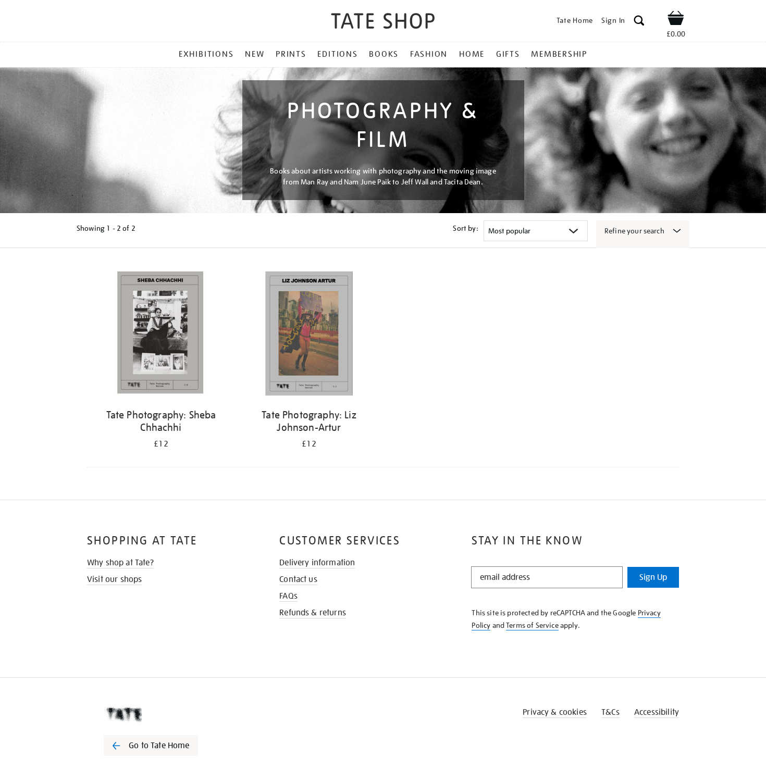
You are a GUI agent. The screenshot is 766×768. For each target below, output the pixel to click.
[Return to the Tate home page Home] (383, 22)
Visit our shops (114, 579)
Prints (291, 54)
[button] (639, 22)
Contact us (298, 579)
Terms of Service (532, 625)
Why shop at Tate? (120, 563)
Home (472, 54)
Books (384, 54)
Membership (559, 54)
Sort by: (465, 228)
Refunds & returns (312, 613)
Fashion (429, 54)
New (254, 54)
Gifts (508, 54)
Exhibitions (206, 54)
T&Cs (610, 712)
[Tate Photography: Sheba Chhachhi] (161, 335)
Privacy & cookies (555, 712)
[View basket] (675, 20)
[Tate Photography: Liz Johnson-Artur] (309, 335)
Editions (337, 54)
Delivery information (317, 563)
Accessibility (656, 712)
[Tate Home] (169, 714)
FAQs (288, 596)
